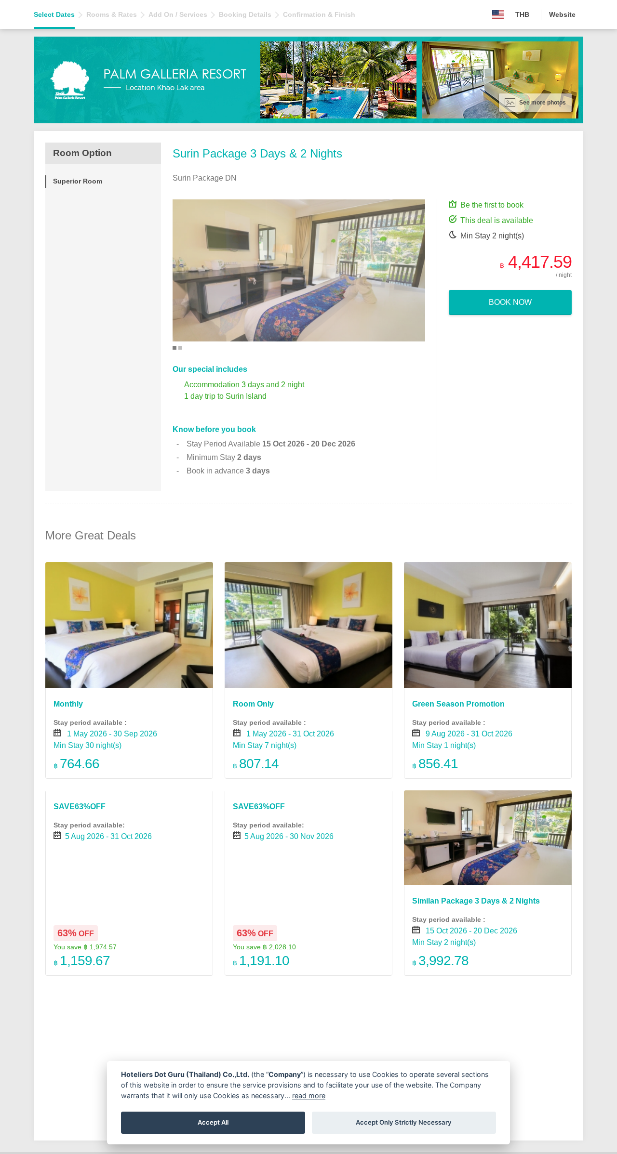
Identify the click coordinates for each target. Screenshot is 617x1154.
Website (562, 14)
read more (308, 1095)
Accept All (213, 1122)
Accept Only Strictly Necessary (404, 1122)
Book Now (510, 302)
